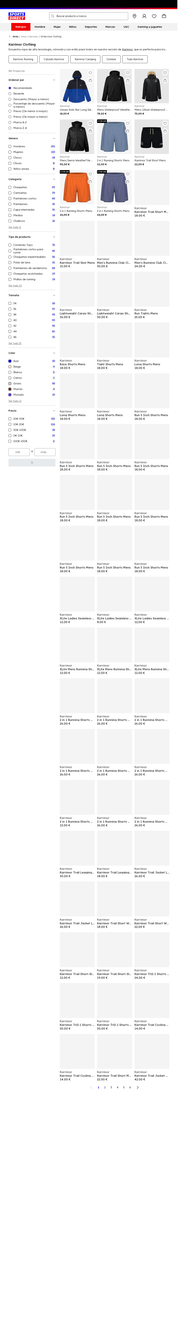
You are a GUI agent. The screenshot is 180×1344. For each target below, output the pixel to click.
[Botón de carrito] (164, 16)
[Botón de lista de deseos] (154, 16)
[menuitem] (20, 27)
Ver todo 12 (14, 401)
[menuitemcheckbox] (32, 146)
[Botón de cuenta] (144, 16)
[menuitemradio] (32, 88)
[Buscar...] (52, 16)
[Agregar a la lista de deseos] (90, 73)
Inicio (24, 36)
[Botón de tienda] (134, 16)
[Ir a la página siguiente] (137, 1087)
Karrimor (33, 36)
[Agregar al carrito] (90, 80)
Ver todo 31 (14, 343)
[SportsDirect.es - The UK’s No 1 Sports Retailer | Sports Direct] (16, 16)
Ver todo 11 (14, 227)
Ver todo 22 (15, 285)
